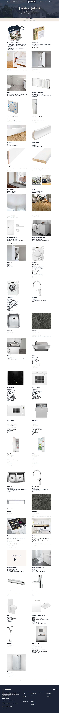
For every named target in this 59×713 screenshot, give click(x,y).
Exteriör (27, 18)
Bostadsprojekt (22, 1)
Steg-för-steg (49, 693)
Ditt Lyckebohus (14, 1)
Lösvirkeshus (8, 1)
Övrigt (31, 20)
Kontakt (32, 701)
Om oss (46, 1)
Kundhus (24, 696)
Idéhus (24, 693)
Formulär (32, 704)
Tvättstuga (34, 20)
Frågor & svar (49, 696)
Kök (28, 20)
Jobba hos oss (25, 701)
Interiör (31, 18)
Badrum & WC (25, 20)
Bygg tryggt (40, 1)
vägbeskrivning (8, 706)
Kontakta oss (51, 1)
